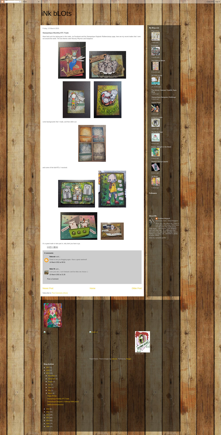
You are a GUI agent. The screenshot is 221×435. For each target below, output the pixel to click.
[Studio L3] (93, 332)
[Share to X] (52, 247)
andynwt (114, 359)
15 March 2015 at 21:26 (57, 274)
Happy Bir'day (52, 396)
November (51, 376)
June (50, 387)
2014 (48, 409)
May (49, 390)
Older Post (137, 288)
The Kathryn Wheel (158, 61)
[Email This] (48, 247)
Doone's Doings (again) (159, 161)
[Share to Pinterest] (57, 247)
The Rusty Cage (157, 132)
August (50, 381)
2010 (48, 420)
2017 (48, 367)
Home (92, 288)
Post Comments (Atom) (60, 293)
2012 (48, 415)
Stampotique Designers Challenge (163, 97)
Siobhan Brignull (164, 218)
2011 (48, 418)
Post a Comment (52, 279)
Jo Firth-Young (156, 75)
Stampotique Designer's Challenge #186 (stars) (63, 401)
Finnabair (154, 46)
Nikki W (52, 269)
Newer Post (48, 288)
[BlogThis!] (50, 247)
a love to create (156, 117)
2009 (48, 423)
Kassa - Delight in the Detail (161, 147)
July (49, 384)
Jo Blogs (154, 176)
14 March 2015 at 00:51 (57, 262)
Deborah (52, 257)
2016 (48, 370)
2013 (48, 412)
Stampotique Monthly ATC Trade (58, 399)
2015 (48, 373)
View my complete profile (157, 238)
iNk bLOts (56, 13)
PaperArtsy (155, 31)
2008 (48, 426)
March (50, 393)
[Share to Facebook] (55, 247)
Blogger (128, 359)
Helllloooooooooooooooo (55, 404)
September (52, 379)
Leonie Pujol (156, 102)
